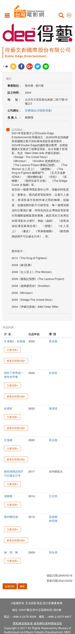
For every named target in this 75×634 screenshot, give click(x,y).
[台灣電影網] (28, 11)
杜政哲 (53, 373)
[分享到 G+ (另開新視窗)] (29, 66)
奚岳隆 (53, 341)
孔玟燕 (53, 496)
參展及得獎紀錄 (15, 360)
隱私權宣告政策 (23, 623)
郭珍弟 (53, 552)
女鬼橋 (8, 440)
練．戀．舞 (11, 552)
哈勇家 (8, 408)
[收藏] (13, 66)
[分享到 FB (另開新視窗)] (21, 66)
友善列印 (10, 586)
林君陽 (53, 521)
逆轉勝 (8, 496)
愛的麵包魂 (11, 517)
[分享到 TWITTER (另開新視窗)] (38, 66)
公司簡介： (18, 130)
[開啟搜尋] (61, 16)
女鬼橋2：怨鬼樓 (14, 341)
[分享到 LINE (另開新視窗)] (46, 66)
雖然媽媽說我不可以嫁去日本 (14, 473)
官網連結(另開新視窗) (38, 110)
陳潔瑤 (53, 408)
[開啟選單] (7, 15)
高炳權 (53, 517)
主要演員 (12, 349)
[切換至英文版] (69, 14)
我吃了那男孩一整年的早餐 (14, 375)
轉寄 (22, 586)
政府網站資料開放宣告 (48, 623)
